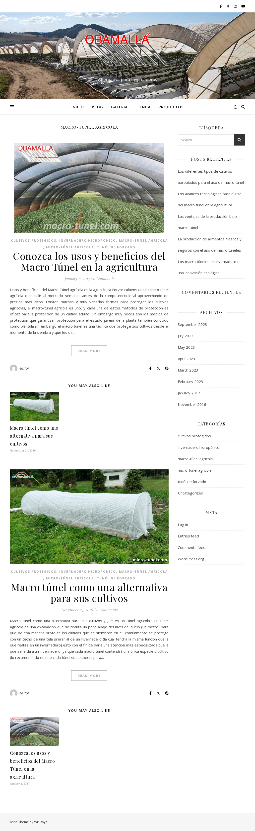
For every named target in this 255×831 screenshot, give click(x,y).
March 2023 (188, 370)
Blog (97, 106)
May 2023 (186, 347)
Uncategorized (190, 493)
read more (89, 350)
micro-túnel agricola (70, 247)
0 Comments (103, 278)
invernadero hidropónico (87, 240)
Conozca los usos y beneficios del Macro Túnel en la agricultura (89, 261)
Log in (183, 524)
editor (24, 368)
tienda (143, 106)
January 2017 (189, 392)
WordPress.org (191, 558)
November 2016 (192, 404)
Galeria (119, 106)
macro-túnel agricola (143, 240)
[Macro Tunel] (127, 51)
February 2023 (190, 381)
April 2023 (186, 358)
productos (171, 106)
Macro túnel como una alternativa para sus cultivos (34, 436)
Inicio (77, 106)
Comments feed (191, 547)
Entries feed (188, 535)
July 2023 (185, 335)
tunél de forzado (116, 247)
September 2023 (192, 324)
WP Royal (41, 822)
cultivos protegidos (33, 240)
